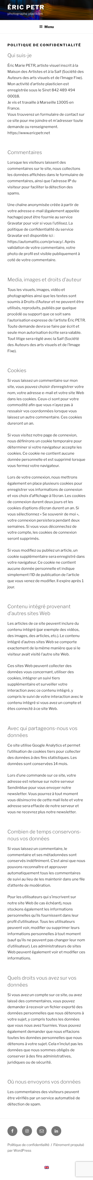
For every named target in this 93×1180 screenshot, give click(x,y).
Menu (49, 27)
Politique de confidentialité (28, 1145)
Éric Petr (26, 7)
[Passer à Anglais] (46, 1167)
